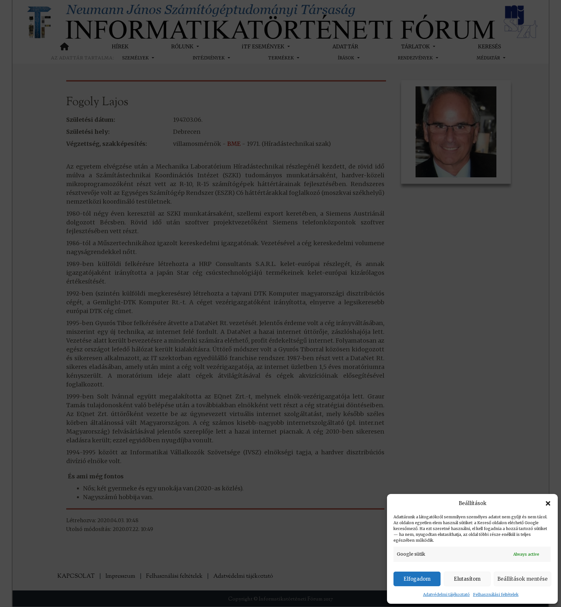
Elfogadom (417, 579)
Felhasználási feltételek (495, 594)
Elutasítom (467, 579)
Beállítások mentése (522, 579)
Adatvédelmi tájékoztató (446, 594)
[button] (548, 503)
